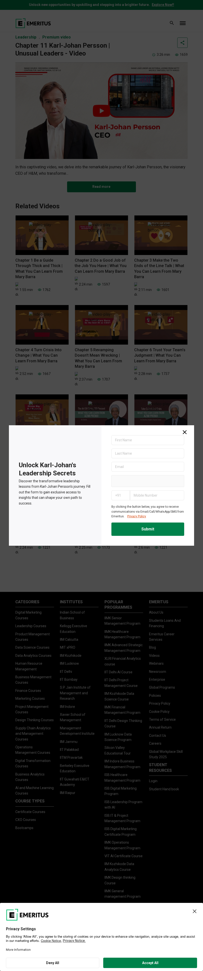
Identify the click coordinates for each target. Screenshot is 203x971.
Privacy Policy (136, 516)
